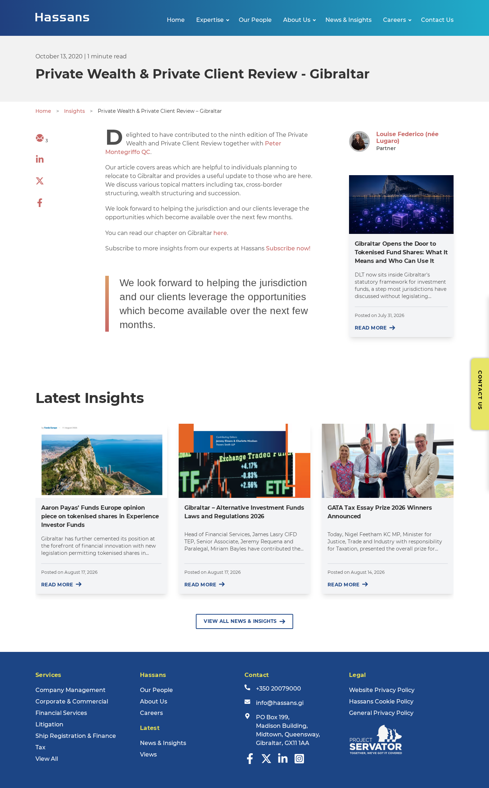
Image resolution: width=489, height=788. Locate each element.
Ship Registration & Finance (75, 735)
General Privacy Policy (381, 713)
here (220, 233)
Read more (371, 328)
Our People (255, 19)
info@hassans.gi (280, 703)
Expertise (210, 19)
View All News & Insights (240, 621)
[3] (39, 140)
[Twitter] (266, 762)
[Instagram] (299, 762)
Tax (40, 747)
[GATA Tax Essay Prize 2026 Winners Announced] (388, 461)
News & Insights (348, 19)
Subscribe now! (288, 248)
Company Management (70, 690)
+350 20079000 (278, 688)
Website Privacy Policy (382, 690)
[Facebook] (250, 762)
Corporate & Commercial (71, 701)
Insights (74, 111)
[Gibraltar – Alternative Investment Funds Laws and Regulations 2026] (244, 461)
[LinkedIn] (282, 762)
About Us (296, 19)
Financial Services (61, 713)
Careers (394, 19)
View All (46, 758)
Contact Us (437, 19)
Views (148, 754)
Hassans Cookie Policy (381, 701)
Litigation (49, 724)
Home (176, 19)
